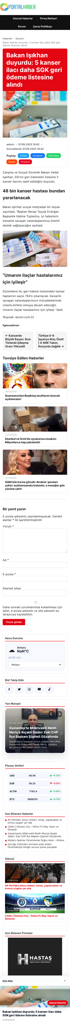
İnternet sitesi (12, 588)
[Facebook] (9, 689)
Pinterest (25, 162)
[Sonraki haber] (59, 714)
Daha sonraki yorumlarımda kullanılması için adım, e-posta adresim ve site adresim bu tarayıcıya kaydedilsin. (32, 610)
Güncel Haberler (23, 18)
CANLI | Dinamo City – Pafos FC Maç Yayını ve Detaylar (33, 828)
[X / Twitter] (19, 689)
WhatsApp (53, 155)
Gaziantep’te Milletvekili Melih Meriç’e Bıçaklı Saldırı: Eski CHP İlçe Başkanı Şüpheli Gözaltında (34, 835)
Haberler (7, 38)
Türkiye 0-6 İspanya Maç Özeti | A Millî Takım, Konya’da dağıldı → (51, 341)
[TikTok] (49, 689)
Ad (6, 560)
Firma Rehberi (48, 18)
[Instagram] (29, 689)
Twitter (23, 155)
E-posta (9, 574)
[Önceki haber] (51, 714)
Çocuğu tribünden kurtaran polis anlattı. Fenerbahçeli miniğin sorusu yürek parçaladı (32, 845)
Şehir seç (14, 657)
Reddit (12, 162)
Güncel (19, 38)
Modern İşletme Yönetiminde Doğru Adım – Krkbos (36, 840)
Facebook (38, 155)
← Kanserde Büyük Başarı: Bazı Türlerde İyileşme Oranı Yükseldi (18, 341)
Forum (22, 26)
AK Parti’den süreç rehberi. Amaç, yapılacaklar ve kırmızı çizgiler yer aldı (35, 821)
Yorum (8, 526)
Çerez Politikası (42, 26)
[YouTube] (39, 689)
